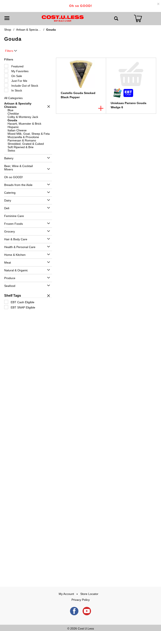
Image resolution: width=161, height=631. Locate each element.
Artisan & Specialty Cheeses (34, 29)
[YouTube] (87, 611)
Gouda (51, 29)
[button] (47, 106)
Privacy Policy (80, 599)
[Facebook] (74, 611)
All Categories (13, 98)
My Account (66, 594)
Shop (7, 29)
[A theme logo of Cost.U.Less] (63, 18)
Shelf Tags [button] (12, 295)
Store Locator (89, 594)
